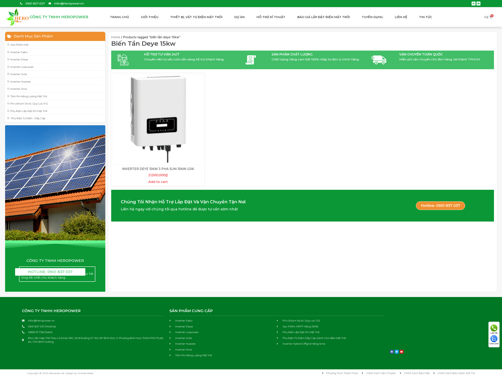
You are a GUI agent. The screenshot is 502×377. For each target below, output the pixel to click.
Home (115, 37)
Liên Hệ (401, 17)
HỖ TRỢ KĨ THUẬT (270, 17)
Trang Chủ (119, 17)
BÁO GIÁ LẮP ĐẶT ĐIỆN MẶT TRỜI (323, 17)
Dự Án (239, 17)
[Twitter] (397, 352)
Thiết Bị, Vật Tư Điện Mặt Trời (196, 17)
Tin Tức (425, 17)
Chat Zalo (494, 343)
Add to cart (158, 182)
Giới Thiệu (149, 17)
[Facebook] (474, 3)
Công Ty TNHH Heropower (51, 311)
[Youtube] (478, 3)
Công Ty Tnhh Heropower (59, 17)
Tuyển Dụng (372, 17)
